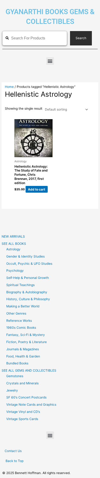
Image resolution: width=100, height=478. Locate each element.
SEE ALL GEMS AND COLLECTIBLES (29, 370)
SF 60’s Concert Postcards (26, 397)
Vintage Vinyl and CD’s (23, 412)
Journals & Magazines (22, 349)
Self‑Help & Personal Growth (27, 278)
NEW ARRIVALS (13, 236)
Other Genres (16, 313)
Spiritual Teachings (20, 285)
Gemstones (14, 376)
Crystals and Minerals (22, 383)
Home (9, 87)
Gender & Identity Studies (25, 256)
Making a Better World (22, 306)
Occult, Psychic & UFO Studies (29, 263)
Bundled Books (17, 363)
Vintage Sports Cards (22, 419)
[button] (50, 61)
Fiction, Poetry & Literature (26, 342)
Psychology (15, 270)
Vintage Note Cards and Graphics (31, 404)
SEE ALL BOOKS (14, 243)
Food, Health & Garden (23, 356)
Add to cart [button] (36, 189)
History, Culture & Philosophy (28, 299)
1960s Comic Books (21, 327)
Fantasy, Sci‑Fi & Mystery (25, 335)
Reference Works (19, 320)
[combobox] (34, 38)
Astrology (13, 249)
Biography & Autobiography (26, 292)
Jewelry (12, 390)
